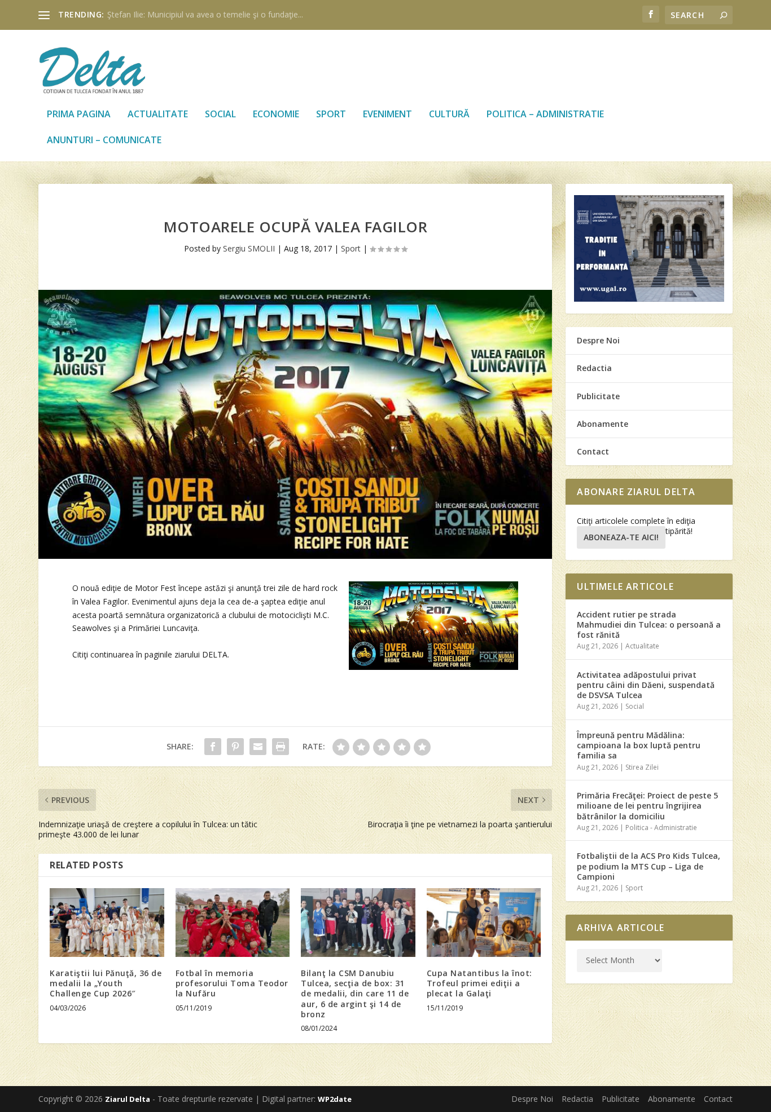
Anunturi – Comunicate (104, 140)
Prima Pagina (79, 114)
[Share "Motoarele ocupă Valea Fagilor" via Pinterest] (235, 746)
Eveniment (387, 114)
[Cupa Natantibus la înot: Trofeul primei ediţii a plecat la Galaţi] (484, 922)
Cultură (449, 114)
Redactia (594, 368)
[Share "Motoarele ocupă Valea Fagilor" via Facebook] (212, 746)
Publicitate (598, 396)
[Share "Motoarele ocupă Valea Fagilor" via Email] (258, 746)
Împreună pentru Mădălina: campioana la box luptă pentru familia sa (638, 745)
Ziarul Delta (127, 1099)
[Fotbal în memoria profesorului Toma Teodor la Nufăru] (233, 922)
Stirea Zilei (642, 767)
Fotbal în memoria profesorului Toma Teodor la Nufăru (232, 983)
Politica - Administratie (661, 827)
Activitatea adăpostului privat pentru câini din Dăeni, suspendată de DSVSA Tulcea (646, 684)
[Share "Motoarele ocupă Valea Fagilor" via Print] (280, 746)
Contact (593, 451)
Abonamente (602, 423)
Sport (331, 114)
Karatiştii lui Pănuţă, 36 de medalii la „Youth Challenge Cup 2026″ (105, 983)
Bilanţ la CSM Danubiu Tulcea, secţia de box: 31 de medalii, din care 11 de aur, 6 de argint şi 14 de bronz (355, 994)
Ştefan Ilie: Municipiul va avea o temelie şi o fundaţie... (205, 14)
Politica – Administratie (545, 114)
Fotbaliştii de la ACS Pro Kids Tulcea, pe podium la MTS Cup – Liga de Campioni (648, 865)
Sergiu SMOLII (249, 248)
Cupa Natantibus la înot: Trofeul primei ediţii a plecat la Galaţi (479, 983)
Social (220, 114)
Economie (276, 114)
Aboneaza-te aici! (621, 537)
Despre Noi (598, 340)
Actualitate (158, 114)
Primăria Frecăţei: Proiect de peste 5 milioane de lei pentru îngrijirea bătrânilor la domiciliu (647, 805)
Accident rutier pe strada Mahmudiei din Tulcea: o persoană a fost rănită (649, 624)
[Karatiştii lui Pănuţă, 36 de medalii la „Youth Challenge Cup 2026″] (107, 922)
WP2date (335, 1099)
